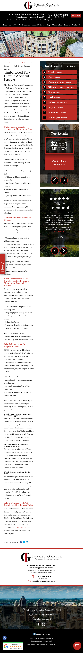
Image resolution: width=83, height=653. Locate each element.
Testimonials (57, 25)
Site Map (53, 645)
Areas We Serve (38, 25)
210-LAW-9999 (43, 576)
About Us (12, 25)
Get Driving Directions (44, 614)
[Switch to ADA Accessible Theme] (5, 638)
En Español (76, 15)
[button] (55, 180)
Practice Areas (24, 25)
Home (5, 25)
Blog (48, 25)
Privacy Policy (42, 645)
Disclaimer (31, 645)
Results (67, 25)
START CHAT (68, 635)
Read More (47, 232)
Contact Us (76, 25)
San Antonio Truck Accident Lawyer (17, 63)
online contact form (20, 527)
